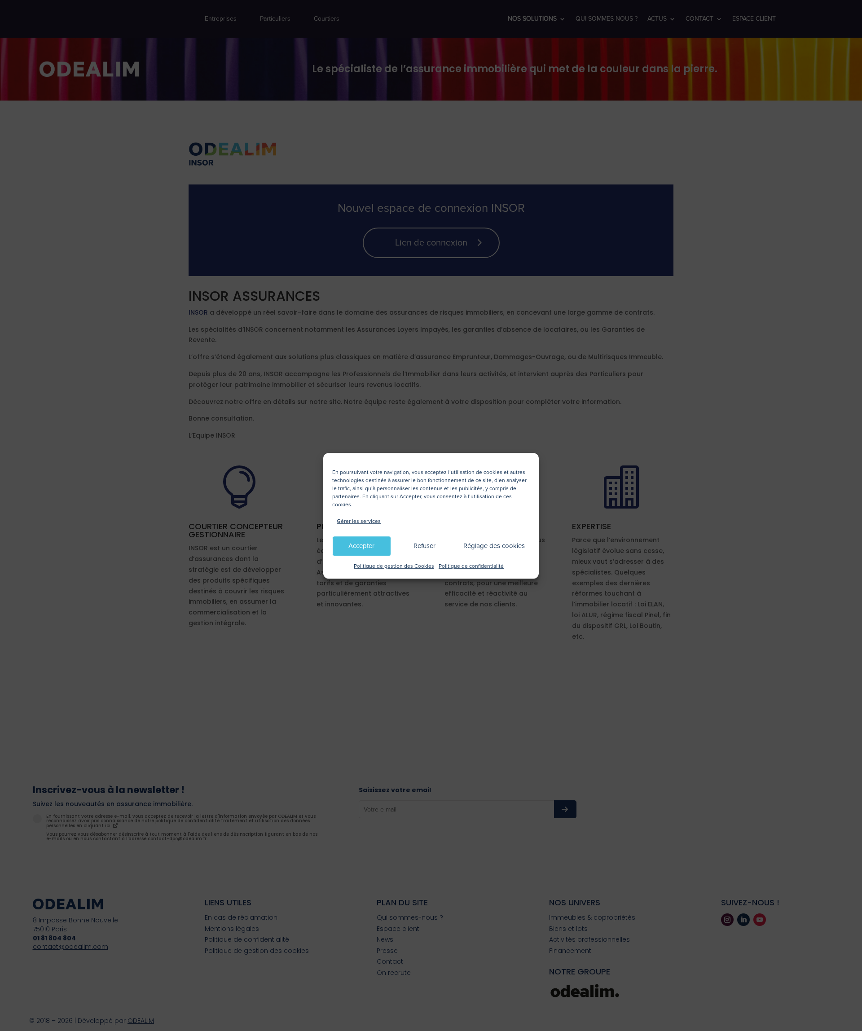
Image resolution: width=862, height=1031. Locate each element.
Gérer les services (359, 521)
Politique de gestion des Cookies (394, 566)
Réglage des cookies (494, 546)
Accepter (361, 546)
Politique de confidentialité (471, 566)
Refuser (424, 546)
